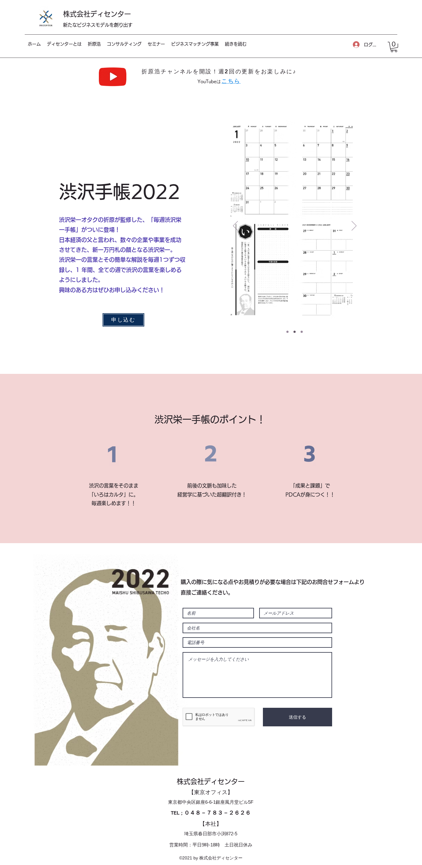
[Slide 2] (294, 332)
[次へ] (354, 226)
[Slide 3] (302, 332)
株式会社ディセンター (97, 14)
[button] (394, 47)
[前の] (235, 226)
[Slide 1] (287, 332)
